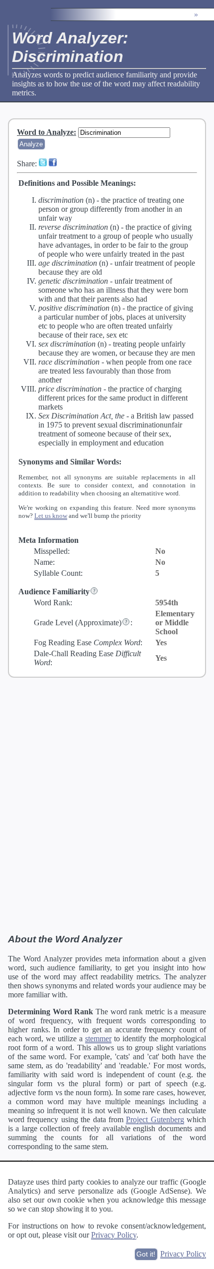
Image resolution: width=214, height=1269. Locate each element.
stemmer (98, 1038)
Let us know (50, 515)
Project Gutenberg (155, 1119)
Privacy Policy (113, 1235)
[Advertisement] (107, 805)
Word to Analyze (45, 132)
